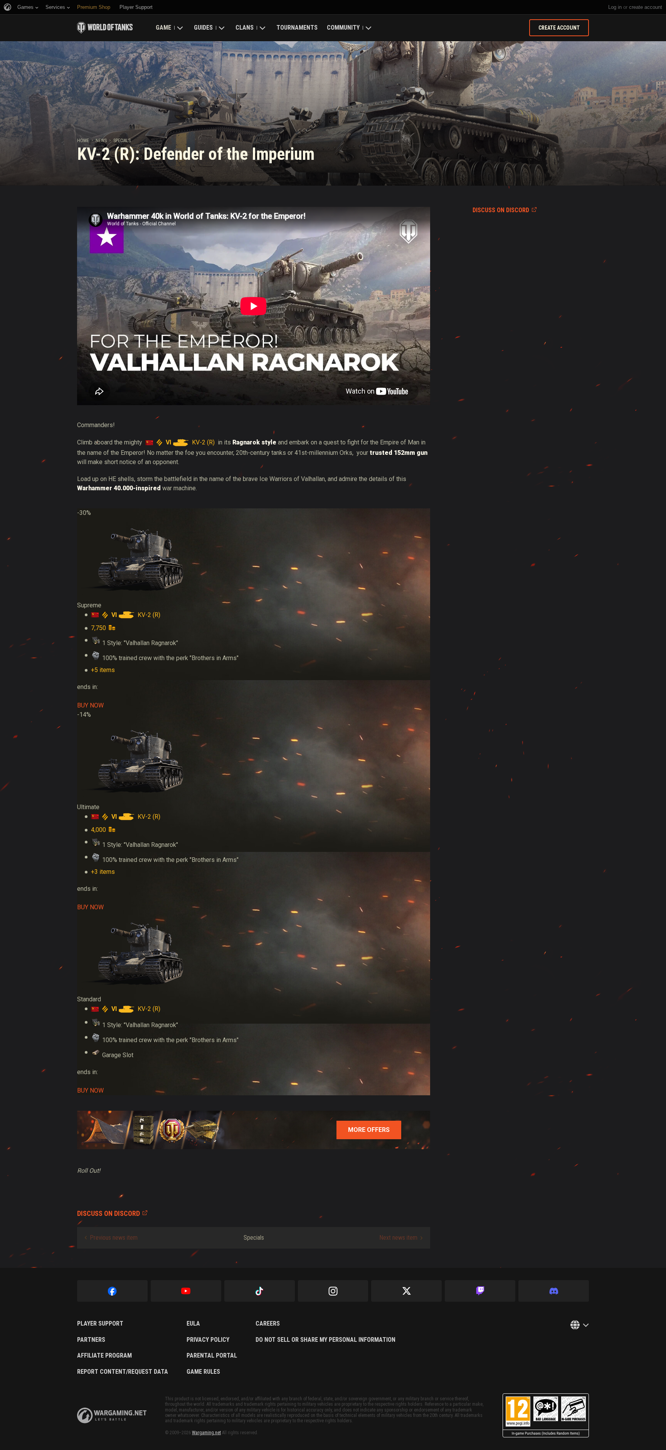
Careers (268, 1323)
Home (83, 140)
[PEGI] (546, 1415)
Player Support (100, 1323)
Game (163, 27)
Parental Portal (212, 1355)
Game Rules (203, 1371)
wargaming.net (111, 1415)
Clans (244, 27)
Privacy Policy (208, 1339)
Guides (203, 27)
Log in (615, 7)
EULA (193, 1323)
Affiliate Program (104, 1355)
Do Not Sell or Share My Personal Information (325, 1339)
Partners (91, 1339)
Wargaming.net (206, 1432)
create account (645, 7)
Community (343, 27)
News (101, 140)
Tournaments (297, 27)
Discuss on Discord (501, 210)
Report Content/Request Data (122, 1371)
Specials (122, 140)
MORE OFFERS (369, 1129)
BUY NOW (90, 705)
